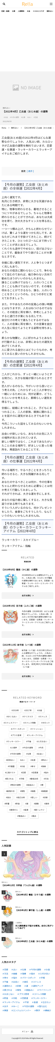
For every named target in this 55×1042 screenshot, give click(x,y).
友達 (33, 760)
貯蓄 (7, 803)
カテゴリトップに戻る (27, 831)
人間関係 (21, 11)
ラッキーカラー (14, 741)
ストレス (43, 716)
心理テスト (10, 772)
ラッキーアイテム (35, 735)
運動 (37, 803)
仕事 (13, 11)
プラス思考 (16, 735)
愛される (10, 778)
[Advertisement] (27, 43)
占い (23, 760)
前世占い (11, 760)
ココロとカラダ (38, 11)
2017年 (28, 710)
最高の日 (11, 791)
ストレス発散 (30, 722)
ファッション (37, 729)
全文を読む (26, 595)
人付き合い (42, 741)
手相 (22, 778)
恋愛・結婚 (5, 11)
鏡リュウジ (39, 809)
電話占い (22, 816)
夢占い (45, 760)
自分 (9, 797)
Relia (27, 1038)
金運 (26, 809)
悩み (47, 772)
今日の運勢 (28, 747)
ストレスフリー (11, 722)
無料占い (50, 11)
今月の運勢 (16, 753)
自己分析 (21, 797)
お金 (28, 11)
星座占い (31, 785)
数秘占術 (34, 778)
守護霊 (12, 766)
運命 (47, 803)
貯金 (18, 803)
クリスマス (28, 716)
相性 (23, 791)
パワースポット (18, 729)
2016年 (16, 710)
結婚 (33, 791)
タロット (46, 722)
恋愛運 (35, 772)
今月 (41, 747)
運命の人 (14, 809)
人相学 (14, 747)
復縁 (44, 766)
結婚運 (45, 791)
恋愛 (24, 772)
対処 (23, 766)
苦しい (34, 797)
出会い (40, 753)
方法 (47, 778)
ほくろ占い (12, 716)
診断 (46, 797)
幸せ (33, 766)
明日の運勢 (16, 785)
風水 (34, 816)
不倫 (29, 741)
